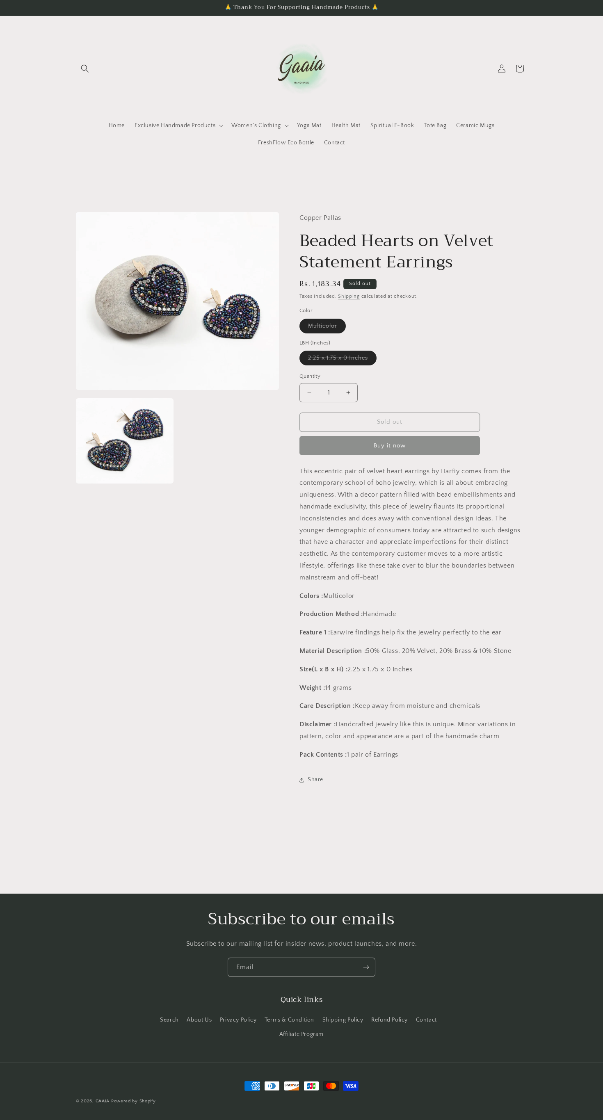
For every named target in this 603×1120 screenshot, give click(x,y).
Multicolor (327, 327)
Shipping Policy (342, 1020)
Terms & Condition (289, 1020)
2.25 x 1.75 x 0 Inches (342, 359)
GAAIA (103, 1101)
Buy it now (390, 445)
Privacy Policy (238, 1020)
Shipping (349, 296)
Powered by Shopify (133, 1101)
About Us (199, 1020)
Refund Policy (389, 1020)
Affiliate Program (301, 1034)
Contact (426, 1020)
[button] (85, 68)
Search (169, 1020)
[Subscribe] (366, 967)
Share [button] (315, 779)
